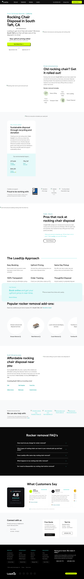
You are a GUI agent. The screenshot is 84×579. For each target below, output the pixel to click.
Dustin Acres (33, 390)
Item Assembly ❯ (48, 414)
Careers (20, 553)
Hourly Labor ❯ (60, 412)
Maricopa (20, 390)
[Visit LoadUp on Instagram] (24, 573)
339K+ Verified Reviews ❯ (21, 28)
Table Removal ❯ (35, 336)
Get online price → (19, 44)
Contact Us (33, 558)
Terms (28, 417)
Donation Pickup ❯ (36, 414)
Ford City (32, 385)
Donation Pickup (10, 554)
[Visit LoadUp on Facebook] (20, 573)
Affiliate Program (22, 558)
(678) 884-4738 (67, 533)
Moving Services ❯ (71, 412)
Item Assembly (10, 556)
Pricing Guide (45, 554)
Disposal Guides (46, 556)
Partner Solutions (22, 556)
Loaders (38, 2)
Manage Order (66, 2)
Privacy (23, 567)
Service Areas (10, 562)
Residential (23, 2)
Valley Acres (10, 390)
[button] (42, 443)
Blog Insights (45, 558)
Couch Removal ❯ (56, 336)
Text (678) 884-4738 (56, 2)
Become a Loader (22, 554)
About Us (32, 553)
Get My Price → (49, 534)
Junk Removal (9, 553)
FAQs (44, 553)
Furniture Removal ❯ (76, 336)
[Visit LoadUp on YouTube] (31, 573)
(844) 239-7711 (60, 561)
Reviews (32, 556)
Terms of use (28, 567)
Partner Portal (22, 562)
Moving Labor (9, 558)
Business (31, 2)
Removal (16, 2)
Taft (8, 385)
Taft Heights (21, 385)
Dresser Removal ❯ (15, 336)
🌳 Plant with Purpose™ (71, 573)
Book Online (76, 2)
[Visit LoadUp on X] (27, 573)
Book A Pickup (13, 297)
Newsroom (33, 554)
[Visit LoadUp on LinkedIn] (35, 573)
